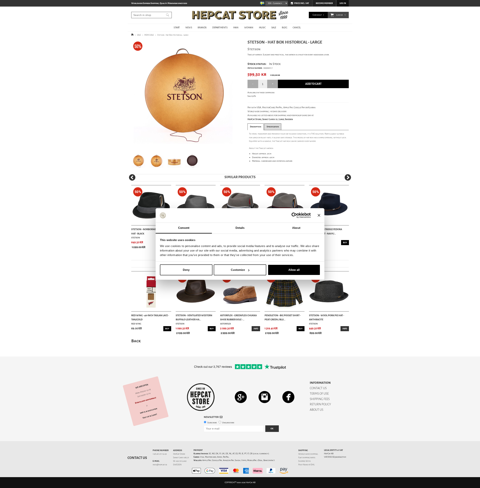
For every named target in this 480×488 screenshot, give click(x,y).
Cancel (297, 27)
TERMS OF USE (319, 394)
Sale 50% (252, 96)
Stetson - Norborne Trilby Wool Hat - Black (151, 231)
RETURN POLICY (320, 404)
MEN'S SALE (149, 35)
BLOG (284, 27)
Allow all (294, 269)
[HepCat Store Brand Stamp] (201, 397)
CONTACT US (318, 388)
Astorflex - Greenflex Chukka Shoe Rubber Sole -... (238, 317)
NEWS (188, 27)
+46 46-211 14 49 (160, 454)
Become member (324, 3)
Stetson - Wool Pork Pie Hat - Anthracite (326, 317)
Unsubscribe (228, 422)
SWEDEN (177, 464)
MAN (235, 27)
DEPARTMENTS (220, 27)
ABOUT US (316, 410)
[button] (332, 15)
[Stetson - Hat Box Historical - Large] (183, 95)
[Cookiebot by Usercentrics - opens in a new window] (294, 215)
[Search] (168, 15)
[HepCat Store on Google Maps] (241, 396)
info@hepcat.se (160, 464)
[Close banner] (319, 215)
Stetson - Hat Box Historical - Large (172, 35)
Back (136, 341)
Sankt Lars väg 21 (181, 457)
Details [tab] (240, 227)
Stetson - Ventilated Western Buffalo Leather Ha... (194, 317)
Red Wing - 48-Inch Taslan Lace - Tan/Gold (150, 317)
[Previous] (132, 177)
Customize (238, 269)
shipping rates (308, 457)
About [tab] (296, 227)
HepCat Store (179, 454)
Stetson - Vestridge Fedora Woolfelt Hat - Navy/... (325, 231)
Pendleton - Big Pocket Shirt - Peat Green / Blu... (283, 317)
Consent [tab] (183, 227)
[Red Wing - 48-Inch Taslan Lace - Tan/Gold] (151, 291)
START (177, 27)
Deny (186, 269)
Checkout (317, 15)
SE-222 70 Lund (180, 461)
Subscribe (212, 422)
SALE (273, 27)
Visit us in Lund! (149, 416)
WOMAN (248, 27)
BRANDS (202, 27)
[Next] (348, 177)
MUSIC (262, 27)
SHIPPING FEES (320, 399)
